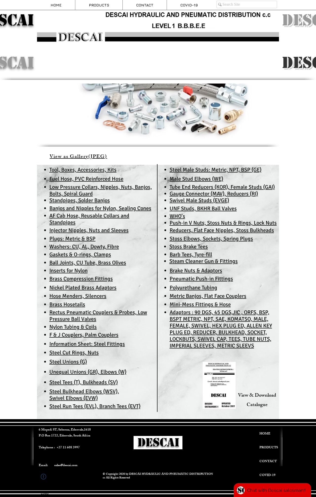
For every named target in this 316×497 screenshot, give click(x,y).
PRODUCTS (268, 448)
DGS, (226, 312)
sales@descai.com (66, 466)
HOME (264, 434)
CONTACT (268, 462)
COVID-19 (267, 475)
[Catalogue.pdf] (219, 386)
